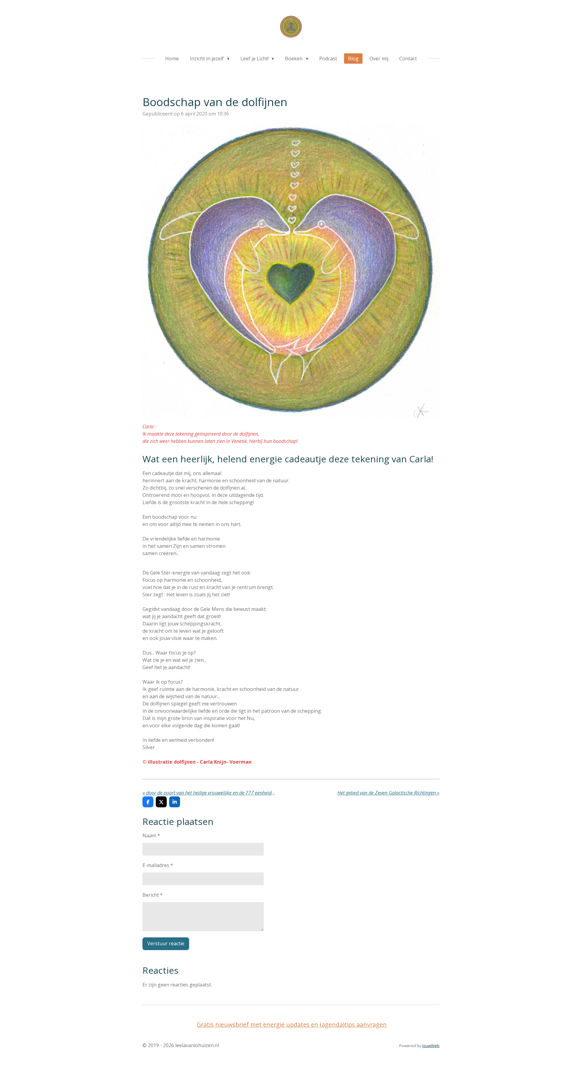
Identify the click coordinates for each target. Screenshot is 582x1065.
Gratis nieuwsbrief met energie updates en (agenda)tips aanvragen (292, 1024)
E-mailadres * (157, 865)
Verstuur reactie (165, 943)
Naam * (151, 835)
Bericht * (152, 895)
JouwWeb (431, 1045)
